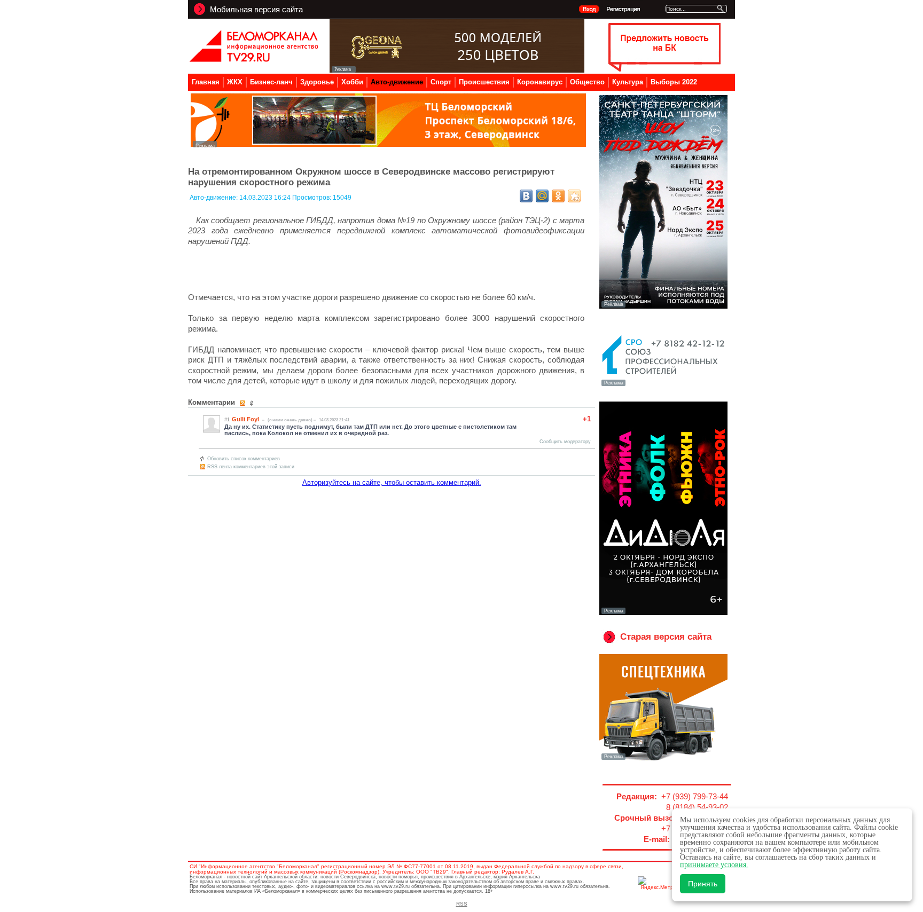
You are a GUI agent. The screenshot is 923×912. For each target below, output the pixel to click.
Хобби (352, 82)
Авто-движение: (214, 197)
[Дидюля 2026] (663, 613)
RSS (461, 904)
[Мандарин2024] (388, 144)
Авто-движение (397, 82)
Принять (702, 883)
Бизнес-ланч (271, 82)
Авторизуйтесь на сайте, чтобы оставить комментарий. (391, 482)
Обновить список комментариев (243, 458)
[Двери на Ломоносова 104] (457, 69)
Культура (627, 82)
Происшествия (484, 82)
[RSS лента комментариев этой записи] (243, 403)
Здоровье (317, 82)
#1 (227, 419)
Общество (587, 82)
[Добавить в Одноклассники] (558, 196)
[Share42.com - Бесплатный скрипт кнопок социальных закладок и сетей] (574, 196)
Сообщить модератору (565, 441)
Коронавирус (539, 82)
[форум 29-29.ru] (663, 385)
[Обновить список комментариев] (252, 403)
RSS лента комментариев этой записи (250, 466)
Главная (206, 82)
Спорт (441, 82)
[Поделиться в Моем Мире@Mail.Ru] (542, 196)
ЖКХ (235, 82)
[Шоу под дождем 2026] (663, 306)
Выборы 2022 (674, 82)
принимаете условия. (714, 865)
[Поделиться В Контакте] (526, 196)
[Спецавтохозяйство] (663, 759)
